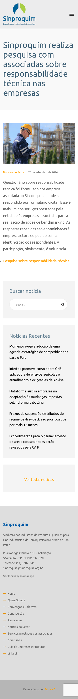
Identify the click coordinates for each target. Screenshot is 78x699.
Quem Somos (16, 600)
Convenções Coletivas (22, 607)
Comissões (15, 640)
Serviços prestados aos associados (30, 633)
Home (11, 593)
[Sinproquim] (19, 14)
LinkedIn (13, 653)
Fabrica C (50, 689)
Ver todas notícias (39, 479)
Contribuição (16, 613)
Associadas (15, 620)
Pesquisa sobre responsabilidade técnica (36, 261)
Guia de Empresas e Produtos (26, 646)
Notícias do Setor (13, 172)
